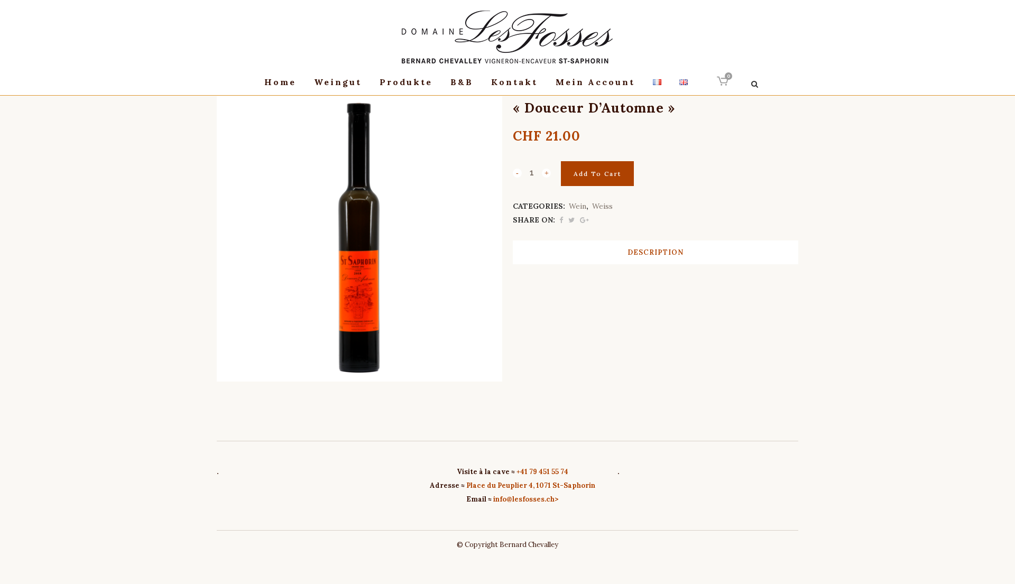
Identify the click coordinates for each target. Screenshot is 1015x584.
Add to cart (597, 174)
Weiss (602, 206)
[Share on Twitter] (571, 220)
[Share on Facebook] (561, 220)
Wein (577, 206)
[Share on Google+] (584, 220)
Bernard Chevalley (529, 544)
